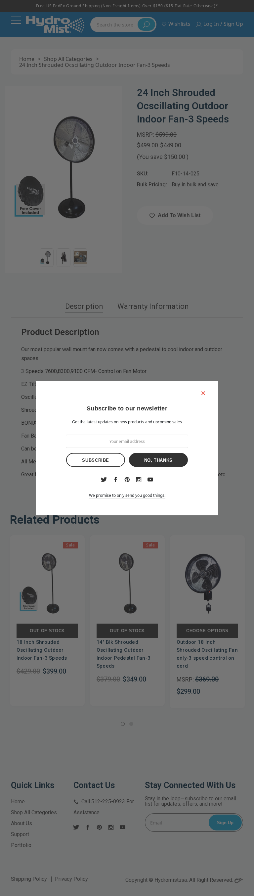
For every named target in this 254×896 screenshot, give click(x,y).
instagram (138, 479)
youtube (150, 479)
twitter (104, 479)
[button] (203, 393)
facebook (115, 479)
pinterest (127, 479)
